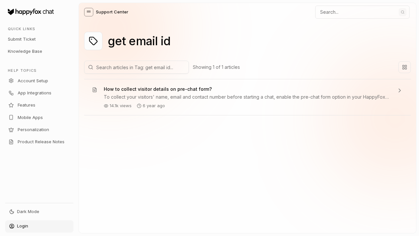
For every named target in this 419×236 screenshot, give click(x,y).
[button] (88, 12)
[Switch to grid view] (404, 67)
